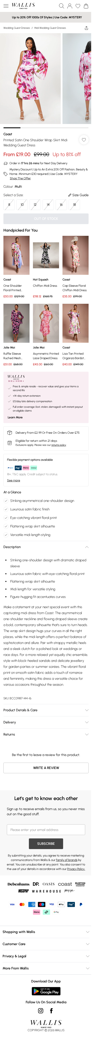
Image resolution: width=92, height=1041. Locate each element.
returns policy (58, 444)
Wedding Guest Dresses (16, 27)
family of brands (66, 860)
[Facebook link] (51, 1010)
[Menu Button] (6, 6)
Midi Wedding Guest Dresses (50, 27)
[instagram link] (40, 1010)
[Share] (86, 28)
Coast (7, 134)
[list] (46, 80)
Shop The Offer (20, 178)
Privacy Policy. (76, 869)
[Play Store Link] (46, 991)
